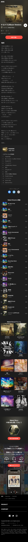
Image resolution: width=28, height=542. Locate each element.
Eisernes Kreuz (8, 182)
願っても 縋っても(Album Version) (13, 159)
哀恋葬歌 (21, 355)
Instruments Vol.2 (20, 337)
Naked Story (11, 27)
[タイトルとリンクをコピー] (18, 192)
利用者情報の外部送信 (5, 525)
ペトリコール (8, 178)
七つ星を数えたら (7, 409)
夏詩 (6, 167)
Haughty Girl (8, 161)
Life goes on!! (8, 169)
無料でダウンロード (14, 465)
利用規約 (3, 523)
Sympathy (21, 409)
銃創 (6, 171)
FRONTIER (11, 149)
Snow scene (20, 391)
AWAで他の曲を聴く (14, 438)
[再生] (25, 25)
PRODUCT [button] (4, 504)
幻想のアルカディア (7, 391)
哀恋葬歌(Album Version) (11, 165)
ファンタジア (8, 163)
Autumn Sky (8, 180)
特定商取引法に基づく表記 (18, 525)
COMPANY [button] (4, 509)
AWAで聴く (14, 37)
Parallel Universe (9, 176)
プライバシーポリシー (12, 523)
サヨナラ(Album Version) (10, 498)
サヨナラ (21, 373)
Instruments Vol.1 (7, 355)
